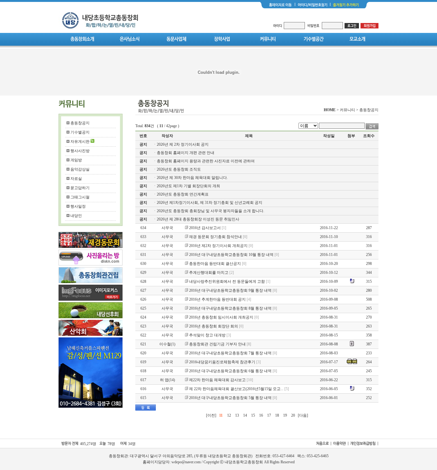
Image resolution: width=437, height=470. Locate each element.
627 (143, 290)
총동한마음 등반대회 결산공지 (215, 263)
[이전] (211, 415)
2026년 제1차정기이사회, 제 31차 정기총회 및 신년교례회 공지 (209, 202)
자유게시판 (80, 141)
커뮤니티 (347, 110)
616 (143, 389)
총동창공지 (80, 123)
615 (143, 398)
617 (143, 380)
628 (143, 281)
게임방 (76, 160)
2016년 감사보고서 (205, 228)
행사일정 (78, 206)
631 (143, 254)
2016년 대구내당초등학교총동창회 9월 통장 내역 (230, 290)
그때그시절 (80, 197)
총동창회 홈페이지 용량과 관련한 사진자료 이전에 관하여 (206, 161)
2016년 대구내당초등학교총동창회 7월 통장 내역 (230, 353)
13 (237, 415)
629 (143, 272)
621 (143, 344)
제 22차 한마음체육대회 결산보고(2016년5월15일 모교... (236, 389)
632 (143, 245)
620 (143, 353)
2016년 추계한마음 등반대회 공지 (217, 299)
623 (143, 326)
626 (143, 299)
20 (293, 415)
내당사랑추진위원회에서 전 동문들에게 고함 (227, 281)
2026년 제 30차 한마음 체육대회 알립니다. (192, 177)
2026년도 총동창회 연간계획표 (183, 194)
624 (143, 317)
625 (143, 308)
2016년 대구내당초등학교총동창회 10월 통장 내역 (231, 254)
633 (143, 237)
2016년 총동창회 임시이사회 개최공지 (221, 317)
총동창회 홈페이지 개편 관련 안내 (185, 152)
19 (285, 415)
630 (143, 263)
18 (277, 415)
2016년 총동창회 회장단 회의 (213, 326)
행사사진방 (80, 151)
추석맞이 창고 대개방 (207, 335)
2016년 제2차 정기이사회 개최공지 (218, 245)
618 (143, 371)
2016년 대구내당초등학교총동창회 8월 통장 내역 (230, 308)
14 (245, 415)
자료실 (76, 178)
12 (229, 415)
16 (261, 415)
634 (143, 228)
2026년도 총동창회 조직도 (179, 169)
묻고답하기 (80, 188)
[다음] (303, 415)
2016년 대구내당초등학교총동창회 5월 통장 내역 (230, 398)
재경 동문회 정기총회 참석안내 (215, 237)
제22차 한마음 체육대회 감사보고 (217, 380)
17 (269, 415)
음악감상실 (80, 169)
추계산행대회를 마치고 (208, 272)
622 (143, 335)
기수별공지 (80, 132)
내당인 (76, 215)
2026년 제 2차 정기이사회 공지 (183, 144)
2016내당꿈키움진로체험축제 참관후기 (222, 362)
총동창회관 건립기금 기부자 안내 (217, 344)
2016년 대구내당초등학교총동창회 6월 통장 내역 (230, 371)
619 (143, 362)
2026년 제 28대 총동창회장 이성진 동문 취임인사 (198, 219)
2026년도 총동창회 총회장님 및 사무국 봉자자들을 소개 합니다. (210, 211)
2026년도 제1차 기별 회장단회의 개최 (188, 186)
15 (253, 415)
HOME (330, 110)
